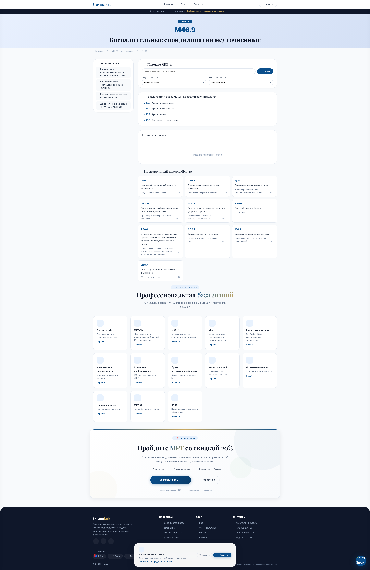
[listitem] (96, 541)
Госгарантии (169, 528)
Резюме (203, 537)
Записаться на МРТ (171, 479)
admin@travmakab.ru (246, 523)
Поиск (266, 71)
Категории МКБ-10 (218, 78)
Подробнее (208, 479)
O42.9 (145, 203)
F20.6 (238, 203)
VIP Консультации (208, 528)
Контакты (198, 4)
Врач (201, 523)
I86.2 (238, 229)
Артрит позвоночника (159, 108)
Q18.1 (238, 180)
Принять (223, 555)
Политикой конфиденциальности (155, 561)
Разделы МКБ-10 (150, 78)
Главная (168, 4)
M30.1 (191, 203)
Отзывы (203, 532)
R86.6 (144, 229)
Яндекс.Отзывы (244, 537)
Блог (183, 4)
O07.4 (144, 180)
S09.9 (191, 229)
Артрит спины (155, 114)
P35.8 (191, 180)
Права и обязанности (173, 523)
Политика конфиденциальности (236, 564)
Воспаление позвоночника (161, 120)
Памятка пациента (172, 532)
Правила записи (171, 537)
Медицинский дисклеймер (265, 564)
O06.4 (145, 264)
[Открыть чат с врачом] (361, 561)
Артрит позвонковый (159, 103)
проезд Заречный (245, 532)
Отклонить (204, 555)
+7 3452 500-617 (244, 528)
